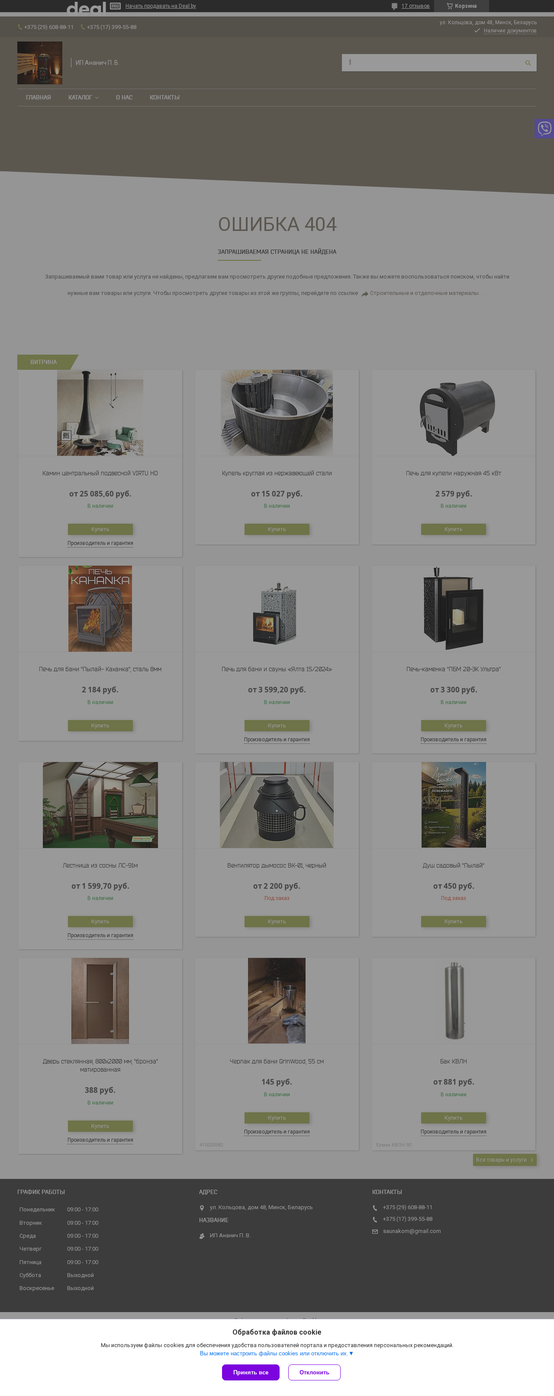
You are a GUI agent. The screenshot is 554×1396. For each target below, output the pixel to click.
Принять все (250, 1372)
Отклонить (314, 1372)
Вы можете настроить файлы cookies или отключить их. (274, 1353)
